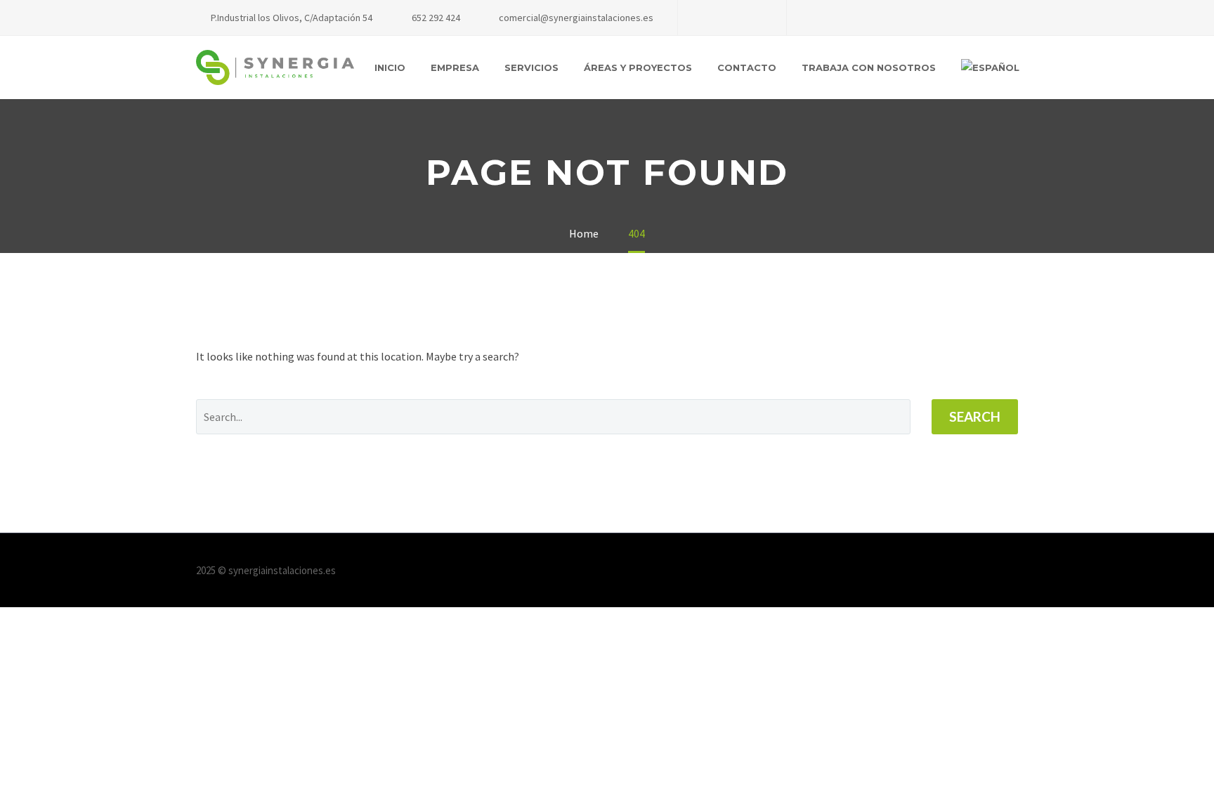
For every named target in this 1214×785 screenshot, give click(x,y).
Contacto (746, 67)
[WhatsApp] (751, 17)
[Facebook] (709, 17)
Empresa (455, 67)
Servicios (531, 67)
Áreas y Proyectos (638, 67)
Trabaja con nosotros (869, 67)
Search (974, 416)
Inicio (389, 67)
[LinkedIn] (730, 17)
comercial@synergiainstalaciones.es (576, 17)
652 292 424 (436, 17)
